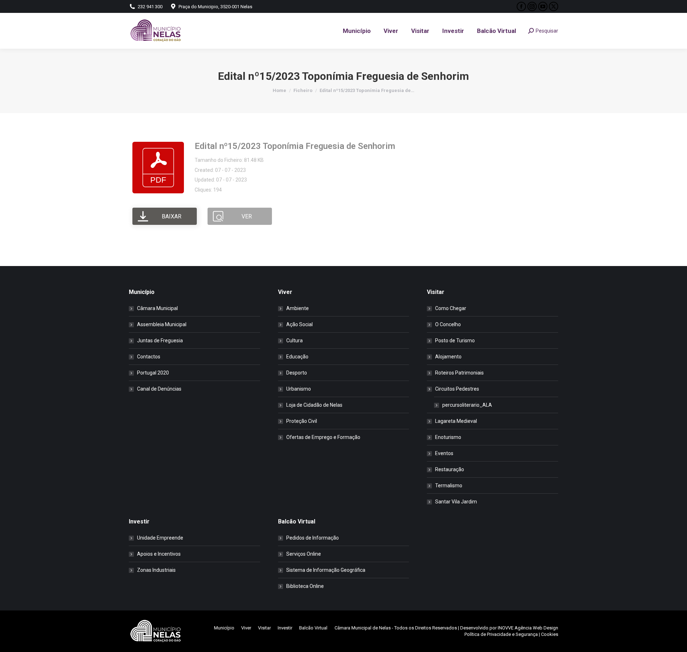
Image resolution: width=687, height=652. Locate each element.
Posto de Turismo (455, 340)
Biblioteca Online (305, 586)
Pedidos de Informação (312, 538)
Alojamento (448, 356)
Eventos (444, 453)
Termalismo (448, 485)
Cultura (294, 340)
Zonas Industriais (156, 570)
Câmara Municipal (157, 308)
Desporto (296, 373)
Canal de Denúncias (159, 389)
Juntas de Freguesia (160, 340)
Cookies (549, 634)
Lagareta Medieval (456, 421)
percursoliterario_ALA (467, 405)
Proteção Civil (301, 421)
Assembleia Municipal (161, 324)
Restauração (449, 469)
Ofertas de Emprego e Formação (323, 437)
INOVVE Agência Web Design (528, 628)
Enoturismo (448, 437)
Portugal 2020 (153, 373)
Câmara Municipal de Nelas (363, 628)
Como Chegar (450, 308)
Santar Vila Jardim (456, 501)
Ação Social (299, 324)
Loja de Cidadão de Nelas (314, 405)
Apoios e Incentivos (159, 554)
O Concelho (448, 324)
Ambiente (297, 308)
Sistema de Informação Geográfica (325, 570)
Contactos (148, 356)
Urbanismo (298, 389)
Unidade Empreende (160, 538)
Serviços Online (303, 554)
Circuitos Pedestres (457, 389)
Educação (297, 356)
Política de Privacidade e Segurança (501, 634)
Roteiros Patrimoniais (459, 373)
